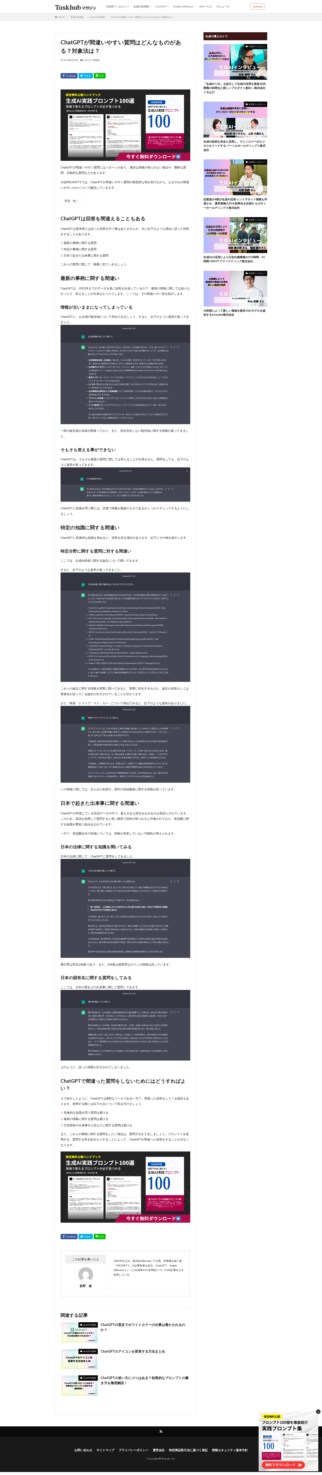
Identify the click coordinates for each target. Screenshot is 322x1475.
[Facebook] (69, 75)
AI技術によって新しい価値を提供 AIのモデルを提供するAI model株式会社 (234, 312)
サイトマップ (105, 1450)
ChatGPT (161, 6)
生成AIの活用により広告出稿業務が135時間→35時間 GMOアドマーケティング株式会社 (234, 259)
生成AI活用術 (141, 6)
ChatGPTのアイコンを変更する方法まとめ (133, 1351)
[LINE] (100, 75)
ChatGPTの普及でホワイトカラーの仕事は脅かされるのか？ (143, 1327)
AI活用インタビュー (117, 6)
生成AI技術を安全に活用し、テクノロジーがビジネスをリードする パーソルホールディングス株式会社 (234, 146)
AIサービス (205, 6)
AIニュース (223, 6)
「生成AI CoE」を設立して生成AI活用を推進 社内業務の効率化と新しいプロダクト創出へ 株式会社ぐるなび (234, 88)
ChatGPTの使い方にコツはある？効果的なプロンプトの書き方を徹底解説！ (145, 1380)
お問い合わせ (83, 1450)
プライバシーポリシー (134, 1450)
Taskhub (257, 6)
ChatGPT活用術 (97, 17)
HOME (61, 17)
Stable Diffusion (183, 6)
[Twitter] (85, 75)
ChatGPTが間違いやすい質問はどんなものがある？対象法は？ (142, 17)
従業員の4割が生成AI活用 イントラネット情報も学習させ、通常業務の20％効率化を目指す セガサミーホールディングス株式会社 (235, 203)
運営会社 (159, 1450)
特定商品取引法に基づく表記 (188, 1450)
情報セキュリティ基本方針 (230, 1450)
